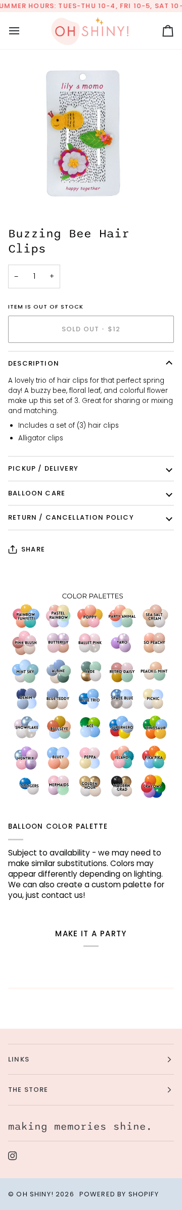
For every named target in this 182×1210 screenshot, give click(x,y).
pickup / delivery (43, 468)
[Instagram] (12, 1156)
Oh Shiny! (35, 1194)
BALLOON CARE (36, 493)
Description (33, 363)
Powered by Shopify (119, 1194)
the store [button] (28, 1089)
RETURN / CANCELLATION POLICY (71, 517)
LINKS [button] (18, 1059)
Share (33, 549)
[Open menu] (23, 30)
